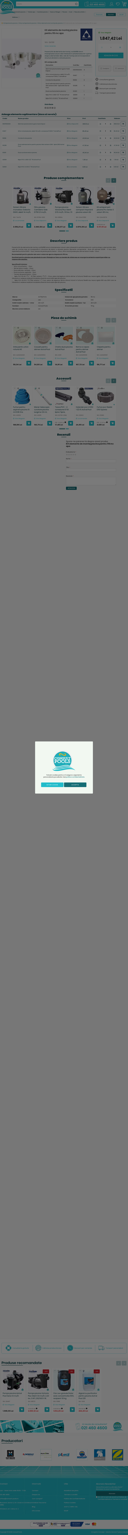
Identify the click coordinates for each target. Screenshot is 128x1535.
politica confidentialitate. (75, 777)
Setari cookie (52, 785)
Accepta (75, 785)
